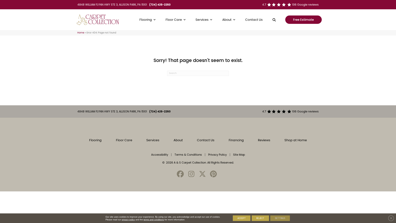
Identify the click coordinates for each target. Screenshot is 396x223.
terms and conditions (154, 219)
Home (80, 32)
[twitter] (202, 174)
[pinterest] (213, 174)
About (227, 19)
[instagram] (191, 174)
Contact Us (254, 19)
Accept (241, 218)
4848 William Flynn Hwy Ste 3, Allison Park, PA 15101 (112, 5)
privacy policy (128, 219)
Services (202, 19)
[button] (154, 19)
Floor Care (174, 19)
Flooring (145, 19)
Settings (280, 218)
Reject (260, 218)
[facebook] (180, 174)
